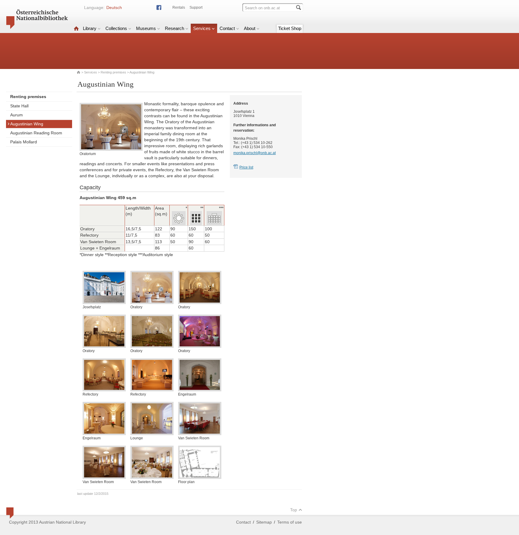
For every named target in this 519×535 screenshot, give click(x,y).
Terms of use (289, 522)
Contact (227, 28)
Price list (246, 167)
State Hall (19, 105)
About (249, 28)
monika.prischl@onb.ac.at (254, 153)
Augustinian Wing (26, 123)
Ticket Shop (289, 28)
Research (174, 28)
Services (202, 28)
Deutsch (114, 7)
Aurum (16, 114)
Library (89, 28)
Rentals (178, 7)
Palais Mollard (23, 141)
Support (196, 7)
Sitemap (264, 522)
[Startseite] (76, 28)
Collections (116, 28)
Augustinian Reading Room (36, 132)
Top (293, 509)
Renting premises (113, 72)
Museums (146, 28)
